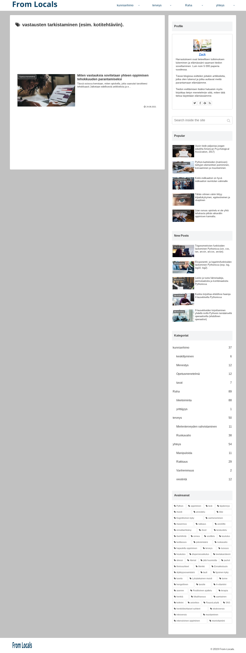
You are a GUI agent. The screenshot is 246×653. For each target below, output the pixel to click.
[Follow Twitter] (195, 103)
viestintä (204, 479)
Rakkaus (204, 461)
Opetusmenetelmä (204, 373)
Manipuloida (204, 453)
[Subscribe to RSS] (210, 103)
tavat (204, 382)
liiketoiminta (204, 400)
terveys (202, 417)
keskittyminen (204, 356)
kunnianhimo (202, 347)
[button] (228, 120)
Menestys (204, 365)
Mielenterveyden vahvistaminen (204, 426)
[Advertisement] (87, 48)
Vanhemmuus (204, 470)
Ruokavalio (204, 435)
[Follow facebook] (200, 103)
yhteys (202, 444)
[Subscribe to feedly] (205, 103)
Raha (202, 391)
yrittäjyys (204, 409)
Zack (202, 54)
